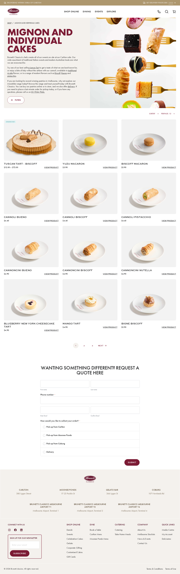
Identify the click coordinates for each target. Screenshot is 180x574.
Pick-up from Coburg (55, 443)
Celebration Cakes (75, 539)
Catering (118, 530)
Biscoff (57, 73)
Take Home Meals (123, 534)
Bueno (64, 73)
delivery (71, 86)
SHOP (9, 23)
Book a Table (95, 530)
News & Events (144, 539)
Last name (94, 389)
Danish (69, 530)
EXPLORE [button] (111, 11)
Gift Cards (71, 556)
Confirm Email (95, 416)
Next (100, 345)
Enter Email (43, 416)
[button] (132, 462)
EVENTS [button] (99, 11)
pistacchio (11, 76)
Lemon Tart (34, 67)
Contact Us (142, 543)
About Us (141, 530)
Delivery (50, 452)
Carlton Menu (96, 534)
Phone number (47, 394)
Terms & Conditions (155, 568)
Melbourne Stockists (146, 534)
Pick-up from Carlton (55, 426)
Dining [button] (87, 11)
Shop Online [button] (71, 11)
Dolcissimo (166, 539)
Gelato (70, 543)
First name (43, 389)
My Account (167, 534)
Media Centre (168, 530)
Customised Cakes (75, 552)
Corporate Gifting (74, 547)
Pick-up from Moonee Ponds (59, 435)
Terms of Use (170, 568)
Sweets (70, 534)
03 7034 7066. (38, 92)
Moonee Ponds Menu (99, 539)
